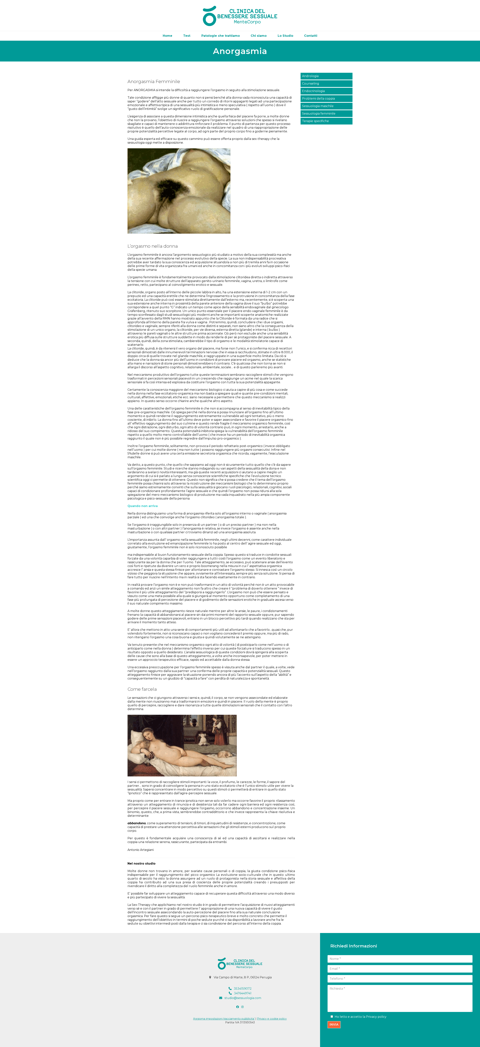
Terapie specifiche (315, 121)
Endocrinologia (313, 91)
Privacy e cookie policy (272, 1018)
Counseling (310, 83)
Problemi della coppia (318, 98)
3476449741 (242, 993)
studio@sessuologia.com (242, 998)
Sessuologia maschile (318, 106)
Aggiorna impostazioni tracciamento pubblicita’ (224, 1018)
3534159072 (243, 988)
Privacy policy (376, 1016)
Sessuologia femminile (318, 113)
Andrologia (310, 76)
